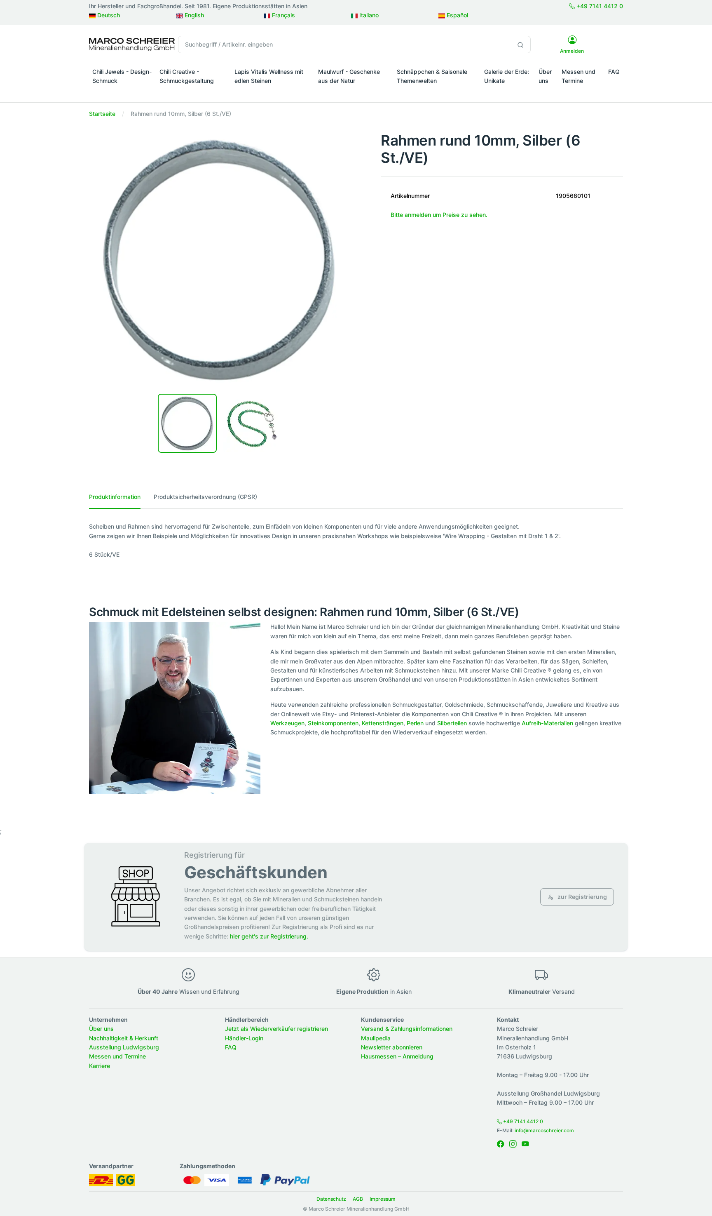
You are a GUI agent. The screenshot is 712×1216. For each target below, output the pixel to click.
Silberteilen (452, 723)
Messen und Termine (578, 76)
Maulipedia (376, 1038)
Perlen (415, 723)
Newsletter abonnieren (391, 1047)
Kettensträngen (382, 723)
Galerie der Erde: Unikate (506, 76)
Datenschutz (331, 1199)
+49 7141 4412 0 (599, 5)
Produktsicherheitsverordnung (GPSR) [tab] (205, 496)
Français (282, 15)
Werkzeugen (287, 723)
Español (456, 15)
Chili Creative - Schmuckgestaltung (186, 76)
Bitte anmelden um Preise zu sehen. (439, 214)
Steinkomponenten (333, 723)
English (193, 15)
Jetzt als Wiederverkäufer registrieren (276, 1028)
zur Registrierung (581, 896)
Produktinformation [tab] (115, 496)
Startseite (102, 113)
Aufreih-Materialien (547, 723)
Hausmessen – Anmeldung (397, 1056)
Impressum (383, 1199)
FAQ (614, 71)
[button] (122, 92)
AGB (358, 1199)
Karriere (99, 1065)
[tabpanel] (356, 540)
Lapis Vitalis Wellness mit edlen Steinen (268, 76)
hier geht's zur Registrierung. (269, 936)
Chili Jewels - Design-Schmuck (122, 76)
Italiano (368, 15)
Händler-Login (244, 1038)
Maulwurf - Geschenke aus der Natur (349, 76)
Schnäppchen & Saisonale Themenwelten (432, 76)
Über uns (545, 76)
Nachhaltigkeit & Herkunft (123, 1038)
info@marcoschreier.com (544, 1130)
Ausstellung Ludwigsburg (124, 1047)
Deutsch (108, 15)
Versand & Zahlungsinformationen (406, 1028)
